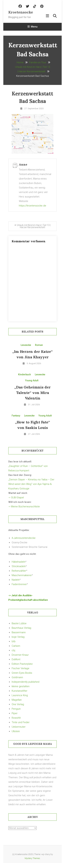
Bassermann (19, 632)
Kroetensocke (20, 12)
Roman (39, 345)
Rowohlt (16, 717)
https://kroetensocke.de (32, 205)
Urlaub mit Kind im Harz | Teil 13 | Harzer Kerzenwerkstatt (33, 226)
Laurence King (20, 695)
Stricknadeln (19, 566)
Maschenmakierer (22, 575)
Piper (15, 713)
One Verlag (18, 704)
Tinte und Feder (21, 722)
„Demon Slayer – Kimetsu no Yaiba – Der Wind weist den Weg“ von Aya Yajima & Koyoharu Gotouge (31, 484)
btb (14, 641)
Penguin (16, 708)
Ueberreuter (19, 726)
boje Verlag (18, 636)
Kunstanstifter (19, 690)
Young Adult (31, 380)
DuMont (16, 659)
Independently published (25, 681)
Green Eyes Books (22, 672)
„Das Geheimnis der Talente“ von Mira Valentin (32, 392)
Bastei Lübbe (19, 623)
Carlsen (16, 645)
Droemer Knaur (20, 654)
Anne (23, 164)
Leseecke (26, 345)
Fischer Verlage (20, 668)
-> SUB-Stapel (16, 497)
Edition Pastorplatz (22, 663)
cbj (13, 650)
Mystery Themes (32, 858)
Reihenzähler (19, 570)
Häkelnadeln (18, 561)
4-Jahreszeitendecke (24, 537)
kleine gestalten (21, 686)
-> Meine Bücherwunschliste (24, 506)
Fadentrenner (19, 584)
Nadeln (16, 579)
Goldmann (17, 677)
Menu (34, 26)
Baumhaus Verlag (21, 627)
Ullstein (16, 731)
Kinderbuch (24, 374)
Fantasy (16, 415)
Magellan (17, 699)
